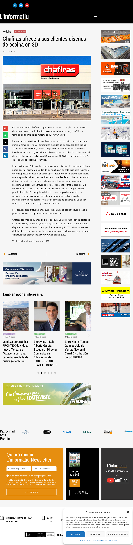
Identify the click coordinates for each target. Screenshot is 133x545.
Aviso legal (113, 540)
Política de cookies (84, 540)
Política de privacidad (100, 540)
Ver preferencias (118, 534)
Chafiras (35, 127)
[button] (128, 512)
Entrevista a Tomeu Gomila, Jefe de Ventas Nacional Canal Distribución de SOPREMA (67, 349)
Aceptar (75, 534)
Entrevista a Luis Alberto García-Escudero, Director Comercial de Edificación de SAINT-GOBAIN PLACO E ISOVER (36, 353)
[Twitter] (21, 5)
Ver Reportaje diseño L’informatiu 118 (30, 241)
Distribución (20, 31)
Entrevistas (30, 334)
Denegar (95, 534)
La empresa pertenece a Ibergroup (59, 231)
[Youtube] (27, 5)
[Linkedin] (15, 5)
